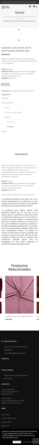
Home (4, 17)
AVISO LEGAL (5, 415)
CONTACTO (5, 426)
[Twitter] (15, 95)
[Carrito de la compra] (32, 7)
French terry (11, 122)
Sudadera (31, 17)
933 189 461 (8, 350)
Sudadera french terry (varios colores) (18, 316)
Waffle (4, 131)
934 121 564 (8, 379)
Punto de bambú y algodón (13, 112)
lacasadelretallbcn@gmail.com (15, 353)
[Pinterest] (18, 95)
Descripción (21, 154)
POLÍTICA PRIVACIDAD (8, 418)
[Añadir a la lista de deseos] (35, 34)
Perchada (18, 19)
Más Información (30, 442)
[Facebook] (12, 95)
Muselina (4, 98)
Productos (12, 17)
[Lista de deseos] (28, 7)
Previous (2, 300)
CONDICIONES (6, 422)
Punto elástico (21, 17)
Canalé (6, 108)
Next (36, 33)
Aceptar (17, 442)
